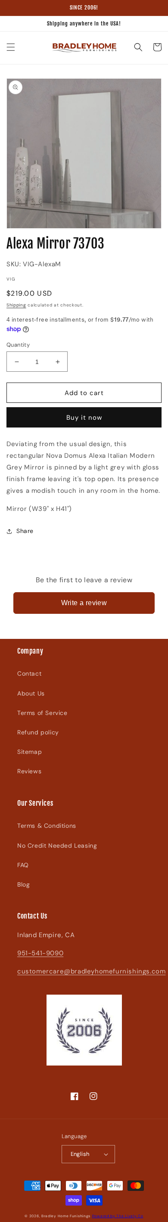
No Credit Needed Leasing (57, 845)
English (80, 1154)
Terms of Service (42, 713)
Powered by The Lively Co (117, 1216)
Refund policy (38, 732)
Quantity (18, 344)
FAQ (23, 865)
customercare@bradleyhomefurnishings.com (91, 971)
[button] (10, 47)
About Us (31, 693)
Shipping (16, 305)
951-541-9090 (40, 953)
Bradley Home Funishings (65, 1216)
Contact (29, 673)
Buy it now (84, 417)
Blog (23, 884)
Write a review (84, 602)
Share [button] (25, 531)
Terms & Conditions (46, 826)
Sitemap (29, 752)
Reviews (29, 771)
